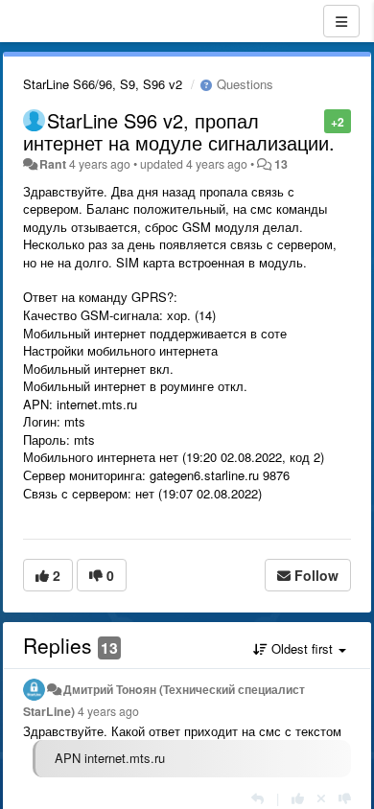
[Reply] (257, 798)
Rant (52, 164)
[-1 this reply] (345, 798)
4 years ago (108, 711)
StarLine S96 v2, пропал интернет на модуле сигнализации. (179, 131)
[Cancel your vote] (321, 798)
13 (281, 164)
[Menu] (341, 21)
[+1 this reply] (298, 798)
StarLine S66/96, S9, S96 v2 (102, 84)
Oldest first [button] (302, 648)
